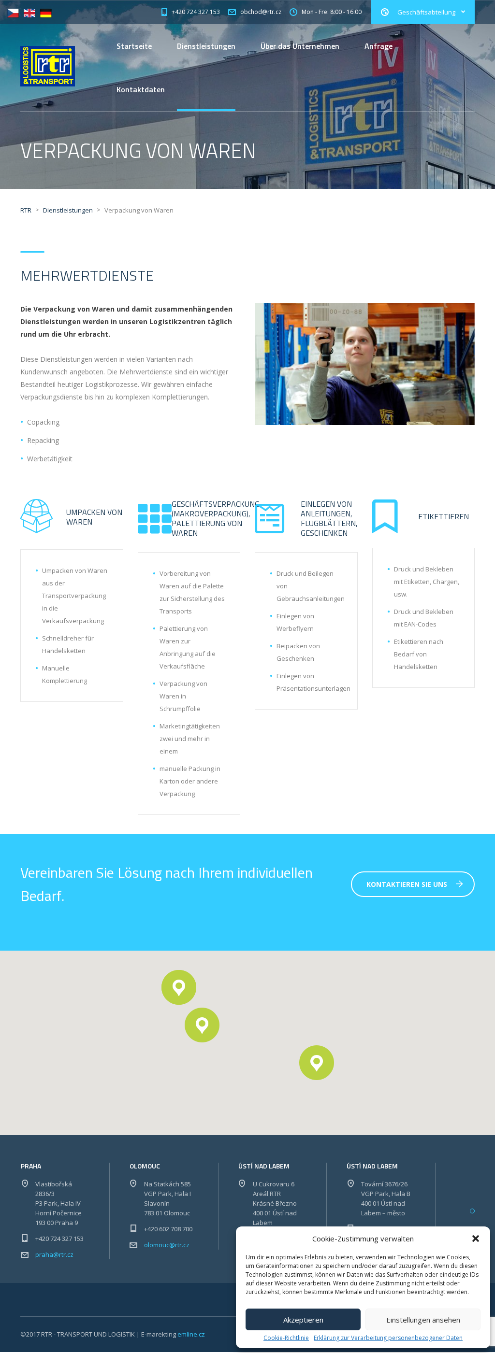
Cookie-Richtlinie (286, 1338)
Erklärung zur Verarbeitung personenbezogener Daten (388, 1338)
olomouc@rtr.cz (166, 1244)
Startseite (134, 46)
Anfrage (378, 46)
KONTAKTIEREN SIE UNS (406, 884)
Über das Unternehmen (300, 46)
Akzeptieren (303, 1320)
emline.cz (191, 1334)
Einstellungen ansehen (423, 1320)
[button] (475, 1238)
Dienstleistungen (206, 46)
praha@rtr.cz (54, 1254)
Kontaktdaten (140, 89)
